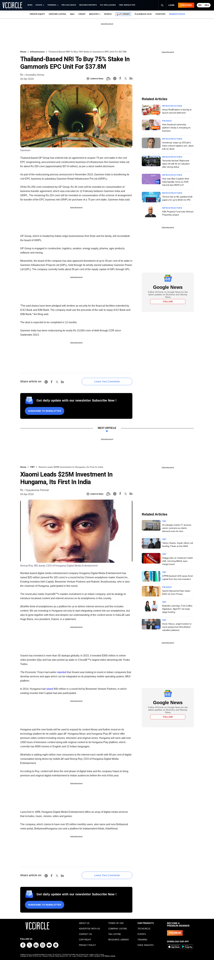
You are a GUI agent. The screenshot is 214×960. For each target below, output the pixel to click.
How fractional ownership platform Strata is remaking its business (176, 127)
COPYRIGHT (85, 939)
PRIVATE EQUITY (37, 14)
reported (61, 672)
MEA (207, 5)
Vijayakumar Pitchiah (37, 490)
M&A (72, 14)
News (30, 5)
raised (49, 689)
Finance (167, 121)
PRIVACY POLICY (87, 945)
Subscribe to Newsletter (44, 411)
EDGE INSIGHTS (146, 945)
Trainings (51, 5)
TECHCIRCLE (144, 929)
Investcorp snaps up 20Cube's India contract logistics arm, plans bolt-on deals (178, 145)
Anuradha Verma (34, 74)
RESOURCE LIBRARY (118, 939)
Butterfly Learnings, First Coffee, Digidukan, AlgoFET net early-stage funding (177, 608)
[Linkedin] (131, 78)
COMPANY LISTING (117, 929)
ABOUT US (84, 923)
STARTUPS (160, 14)
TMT (32, 467)
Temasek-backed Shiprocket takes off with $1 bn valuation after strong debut (176, 163)
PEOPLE (108, 14)
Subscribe (186, 5)
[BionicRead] (108, 78)
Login (171, 5)
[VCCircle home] (12, 5)
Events (39, 5)
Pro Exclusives (69, 5)
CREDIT (81, 14)
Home (23, 51)
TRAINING (142, 939)
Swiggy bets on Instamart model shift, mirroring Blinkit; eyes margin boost (177, 561)
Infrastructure (37, 51)
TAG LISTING (114, 934)
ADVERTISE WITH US (89, 929)
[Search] (162, 5)
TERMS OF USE (116, 923)
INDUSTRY (94, 14)
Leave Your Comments (107, 381)
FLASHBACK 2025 (143, 14)
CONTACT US (85, 934)
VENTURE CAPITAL (57, 14)
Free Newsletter (127, 5)
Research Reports (88, 5)
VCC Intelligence (108, 5)
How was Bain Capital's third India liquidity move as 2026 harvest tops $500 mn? (175, 181)
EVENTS (142, 934)
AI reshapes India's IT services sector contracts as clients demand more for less (176, 528)
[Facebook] (120, 78)
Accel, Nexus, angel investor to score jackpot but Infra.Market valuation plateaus (176, 627)
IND (200, 5)
